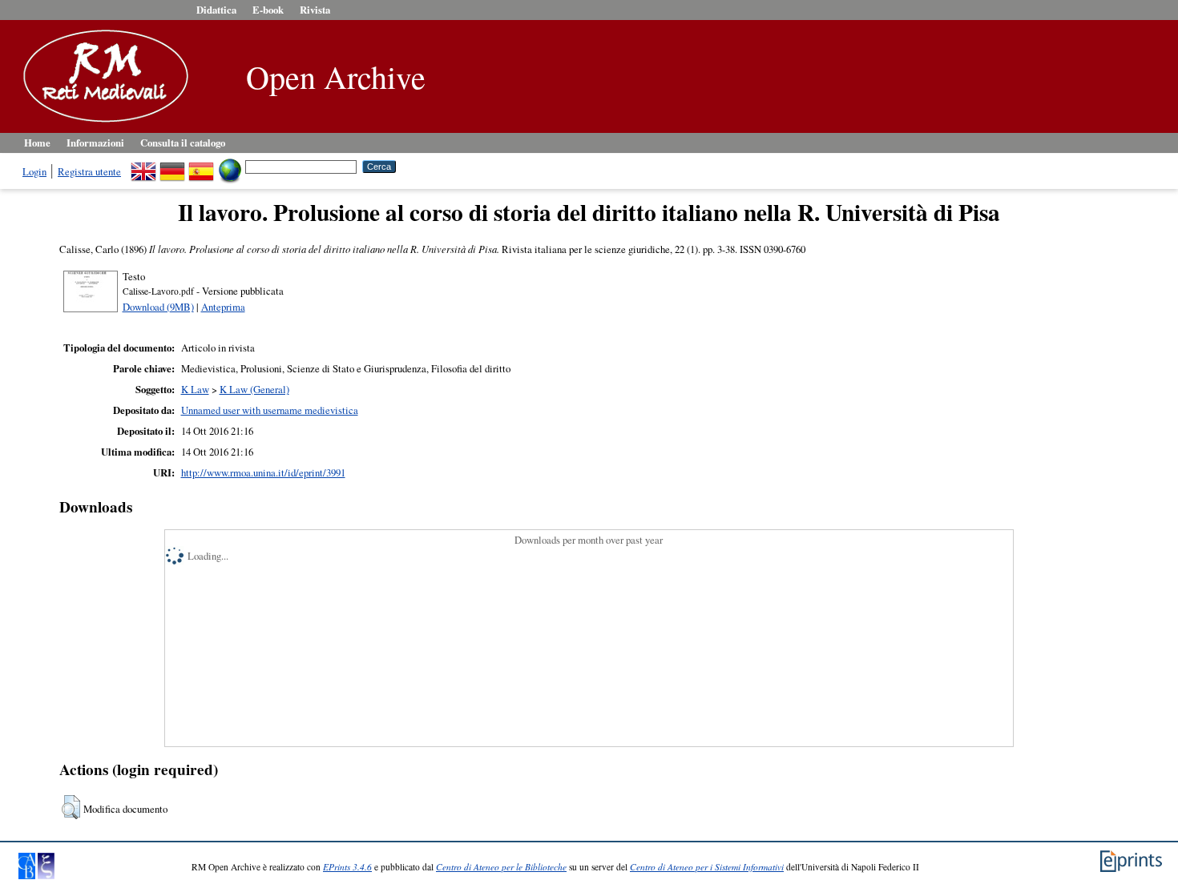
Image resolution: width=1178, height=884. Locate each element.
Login (34, 171)
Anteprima (223, 306)
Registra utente (89, 171)
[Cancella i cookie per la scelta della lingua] (230, 166)
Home (37, 142)
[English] (143, 166)
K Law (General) (254, 389)
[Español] (201, 166)
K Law (195, 389)
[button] (71, 807)
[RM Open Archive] (102, 123)
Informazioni (95, 142)
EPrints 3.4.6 (347, 867)
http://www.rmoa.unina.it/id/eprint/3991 (263, 472)
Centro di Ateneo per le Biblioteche (501, 867)
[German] (172, 166)
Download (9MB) (158, 306)
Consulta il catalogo (182, 142)
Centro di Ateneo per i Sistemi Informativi (707, 867)
